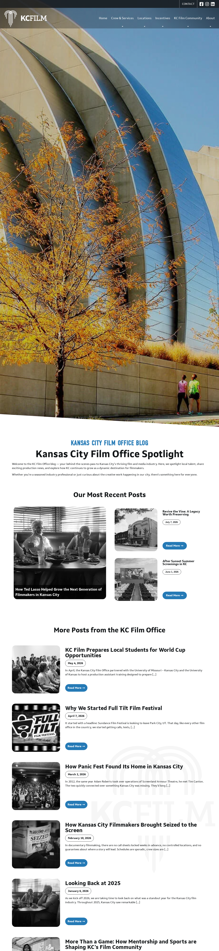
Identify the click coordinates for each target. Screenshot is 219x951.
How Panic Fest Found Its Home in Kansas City (124, 766)
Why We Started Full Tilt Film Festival (113, 708)
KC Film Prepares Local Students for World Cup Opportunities (125, 652)
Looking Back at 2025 (93, 883)
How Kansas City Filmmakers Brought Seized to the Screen (131, 827)
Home (103, 18)
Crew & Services (122, 18)
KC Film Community (188, 18)
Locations (144, 18)
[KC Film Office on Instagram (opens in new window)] (207, 4)
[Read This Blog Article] (36, 669)
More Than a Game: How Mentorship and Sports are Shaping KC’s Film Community (130, 944)
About (210, 18)
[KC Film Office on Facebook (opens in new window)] (201, 4)
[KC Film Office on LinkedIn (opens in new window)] (213, 4)
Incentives (162, 18)
